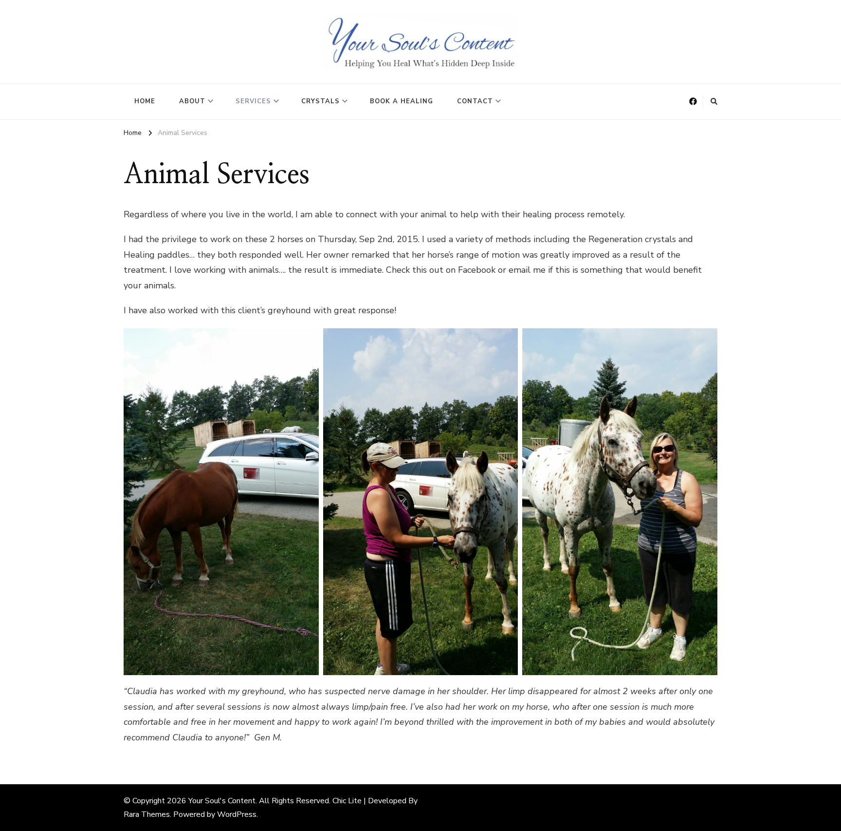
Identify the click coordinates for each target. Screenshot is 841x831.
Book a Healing (401, 101)
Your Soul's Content (222, 800)
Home (144, 101)
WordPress (236, 814)
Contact (475, 101)
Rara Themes (147, 814)
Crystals (320, 101)
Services (253, 101)
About (192, 101)
